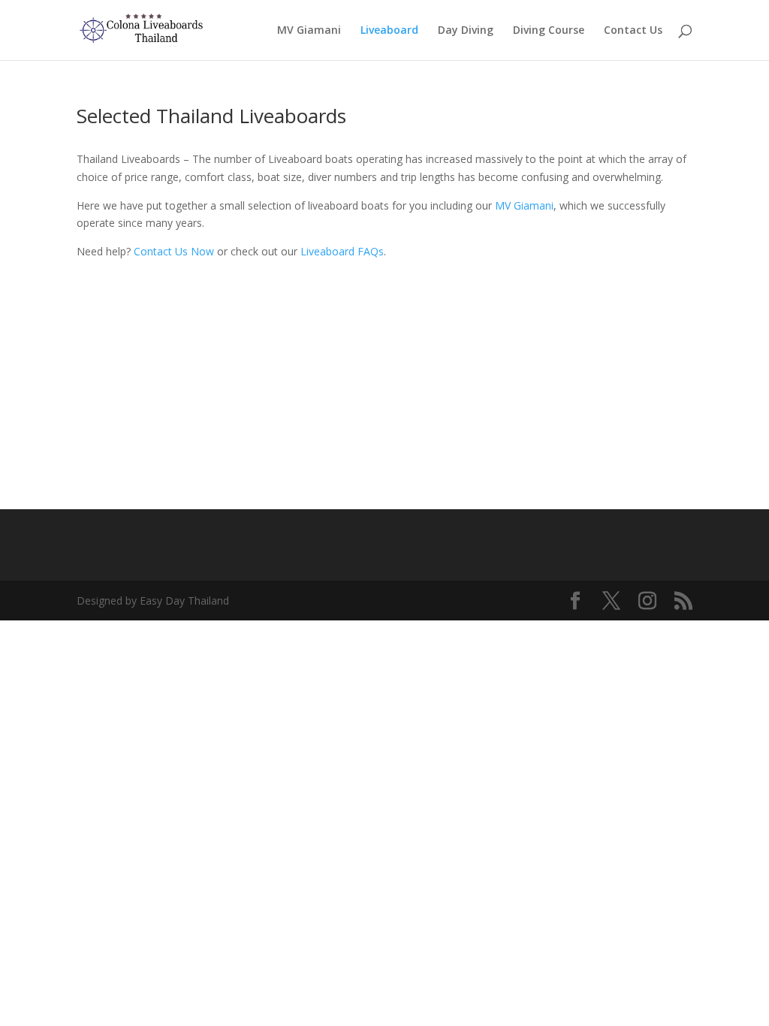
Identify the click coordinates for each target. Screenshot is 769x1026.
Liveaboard (389, 31)
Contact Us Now (174, 251)
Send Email (385, 414)
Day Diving (465, 31)
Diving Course (548, 31)
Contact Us (633, 31)
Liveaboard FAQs (342, 251)
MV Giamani (309, 31)
